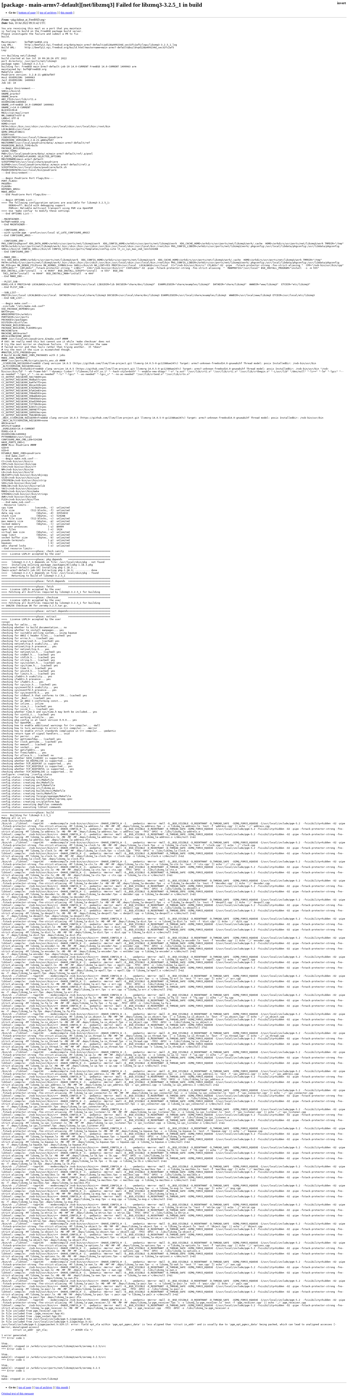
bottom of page (27, 12)
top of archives (48, 12)
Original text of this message (17, 1393)
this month (66, 12)
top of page (24, 1387)
